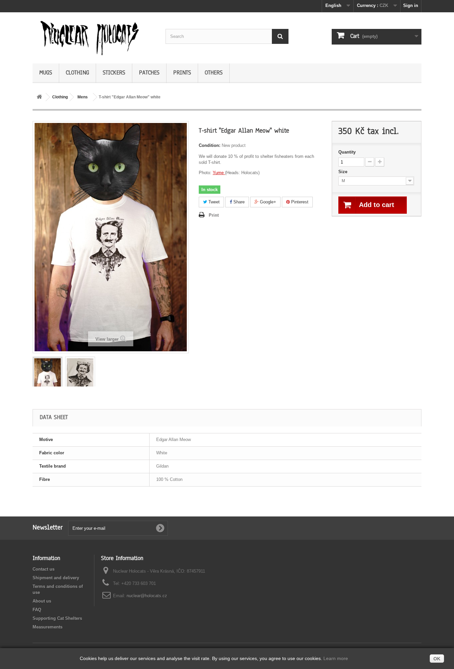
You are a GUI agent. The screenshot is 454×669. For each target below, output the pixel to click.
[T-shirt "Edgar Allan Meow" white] (47, 378)
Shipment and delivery (56, 577)
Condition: (209, 145)
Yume (219, 172)
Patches (149, 72)
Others (214, 72)
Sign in (410, 5)
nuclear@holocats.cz (147, 595)
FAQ (37, 609)
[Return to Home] (39, 97)
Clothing (77, 72)
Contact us (44, 569)
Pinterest (299, 201)
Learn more (335, 658)
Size (343, 171)
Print (214, 215)
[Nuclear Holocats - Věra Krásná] (94, 36)
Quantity (347, 152)
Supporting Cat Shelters (57, 618)
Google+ (267, 201)
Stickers (114, 72)
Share (238, 201)
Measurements (47, 626)
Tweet (213, 201)
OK (436, 658)
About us (42, 601)
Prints (182, 72)
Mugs (45, 72)
